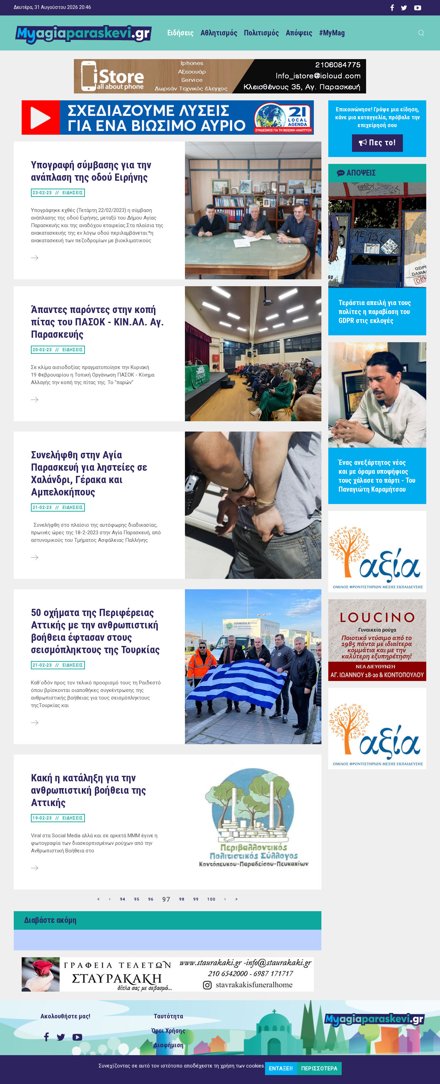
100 (211, 899)
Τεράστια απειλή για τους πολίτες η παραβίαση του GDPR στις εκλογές (375, 312)
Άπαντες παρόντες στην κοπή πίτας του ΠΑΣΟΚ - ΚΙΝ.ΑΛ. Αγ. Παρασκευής (97, 321)
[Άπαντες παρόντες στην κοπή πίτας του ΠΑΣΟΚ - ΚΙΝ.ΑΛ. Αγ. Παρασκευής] (34, 400)
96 (151, 899)
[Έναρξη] (98, 899)
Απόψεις (299, 33)
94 (122, 899)
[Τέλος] (237, 899)
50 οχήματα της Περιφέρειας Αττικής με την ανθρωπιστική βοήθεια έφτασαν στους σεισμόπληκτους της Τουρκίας (95, 631)
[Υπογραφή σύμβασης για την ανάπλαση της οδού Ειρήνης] (34, 258)
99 (196, 899)
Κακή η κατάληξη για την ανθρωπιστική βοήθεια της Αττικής (88, 790)
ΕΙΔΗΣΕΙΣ (73, 192)
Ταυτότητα (168, 1016)
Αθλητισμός (218, 33)
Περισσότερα (319, 1068)
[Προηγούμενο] (110, 899)
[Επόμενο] (225, 899)
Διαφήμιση (169, 1045)
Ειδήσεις (180, 33)
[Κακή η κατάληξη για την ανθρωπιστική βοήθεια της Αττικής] (34, 868)
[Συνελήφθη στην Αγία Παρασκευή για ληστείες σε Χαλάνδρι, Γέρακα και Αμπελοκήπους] (34, 558)
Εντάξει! (281, 1068)
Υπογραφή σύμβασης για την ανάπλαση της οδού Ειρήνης (91, 171)
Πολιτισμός (261, 33)
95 (137, 899)
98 (182, 899)
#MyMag (332, 33)
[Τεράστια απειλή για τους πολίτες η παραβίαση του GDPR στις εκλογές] (377, 235)
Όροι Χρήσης (168, 1031)
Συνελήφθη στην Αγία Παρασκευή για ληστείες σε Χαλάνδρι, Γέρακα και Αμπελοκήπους (89, 473)
